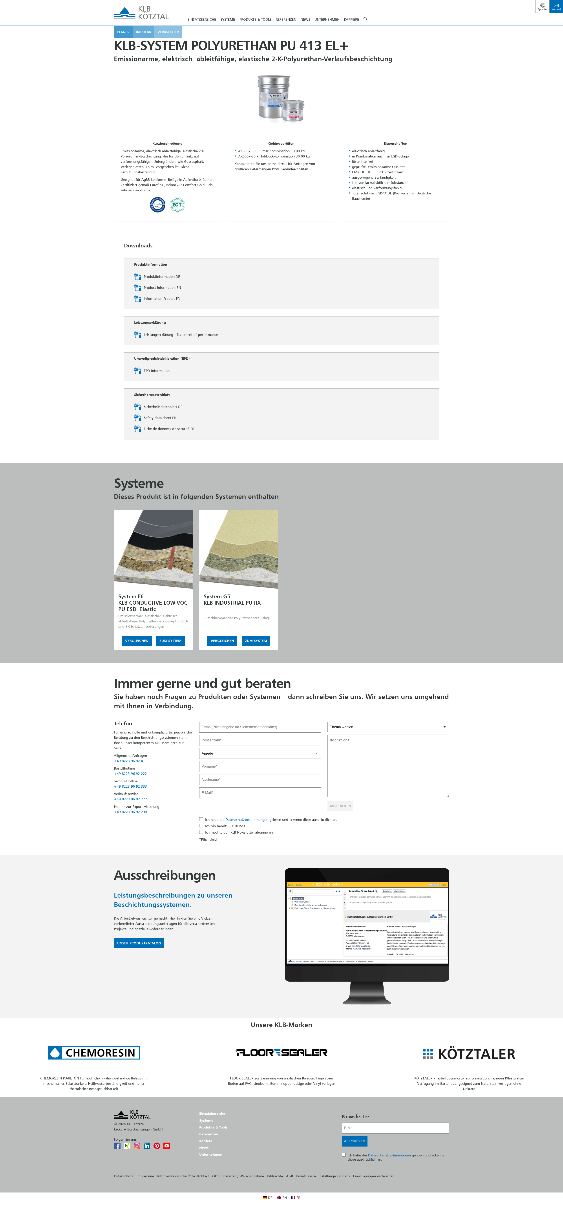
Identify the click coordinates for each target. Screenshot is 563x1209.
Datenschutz (123, 1176)
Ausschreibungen (165, 875)
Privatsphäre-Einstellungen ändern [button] (323, 1176)
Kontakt (556, 9)
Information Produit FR (162, 298)
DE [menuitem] (270, 1197)
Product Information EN (162, 287)
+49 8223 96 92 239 (130, 812)
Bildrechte (275, 1176)
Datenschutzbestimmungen (246, 819)
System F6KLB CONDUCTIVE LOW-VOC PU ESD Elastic (152, 602)
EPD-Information (157, 370)
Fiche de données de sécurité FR (169, 428)
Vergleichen (136, 640)
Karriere (351, 19)
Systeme (228, 19)
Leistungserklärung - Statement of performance (181, 334)
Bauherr (143, 32)
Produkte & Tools (255, 19)
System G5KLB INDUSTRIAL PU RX (232, 599)
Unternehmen (327, 19)
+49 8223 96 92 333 (130, 786)
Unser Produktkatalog (139, 943)
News (305, 19)
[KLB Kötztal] (141, 12)
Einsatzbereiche (202, 19)
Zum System (170, 640)
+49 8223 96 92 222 (130, 773)
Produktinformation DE (162, 276)
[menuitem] (268, 1197)
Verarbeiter (168, 32)
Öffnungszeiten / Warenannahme (238, 1176)
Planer (123, 32)
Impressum (145, 1176)
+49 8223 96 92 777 (130, 799)
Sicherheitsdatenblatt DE (163, 406)
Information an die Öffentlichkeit (183, 1176)
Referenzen (286, 19)
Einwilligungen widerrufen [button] (373, 1176)
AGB (289, 1176)
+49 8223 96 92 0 (128, 761)
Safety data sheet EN (160, 417)
